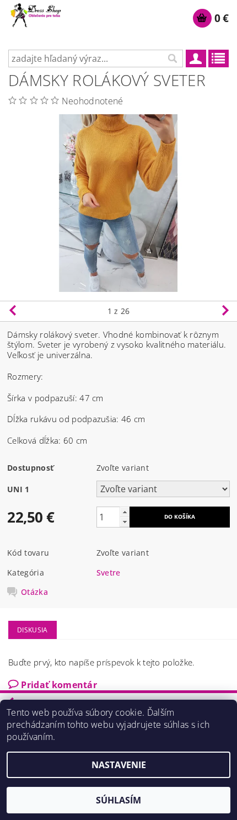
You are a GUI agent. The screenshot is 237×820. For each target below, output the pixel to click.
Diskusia (32, 630)
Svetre (108, 572)
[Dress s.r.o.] (36, 14)
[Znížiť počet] (125, 522)
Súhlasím (118, 800)
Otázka (34, 592)
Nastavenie (118, 765)
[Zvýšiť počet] (125, 512)
